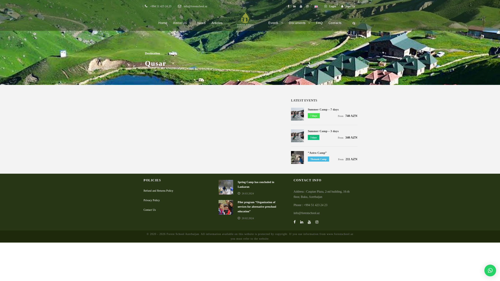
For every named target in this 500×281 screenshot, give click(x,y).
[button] (490, 270)
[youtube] (301, 6)
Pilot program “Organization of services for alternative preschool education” (257, 207)
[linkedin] (294, 6)
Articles (217, 23)
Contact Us (150, 209)
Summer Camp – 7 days (323, 109)
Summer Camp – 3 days (323, 131)
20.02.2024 (248, 218)
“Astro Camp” (317, 152)
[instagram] (307, 6)
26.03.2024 (248, 193)
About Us (180, 23)
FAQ (319, 23)
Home (162, 23)
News (201, 23)
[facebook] (288, 6)
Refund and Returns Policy (158, 190)
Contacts (335, 23)
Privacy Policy (152, 200)
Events (273, 23)
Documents (297, 23)
